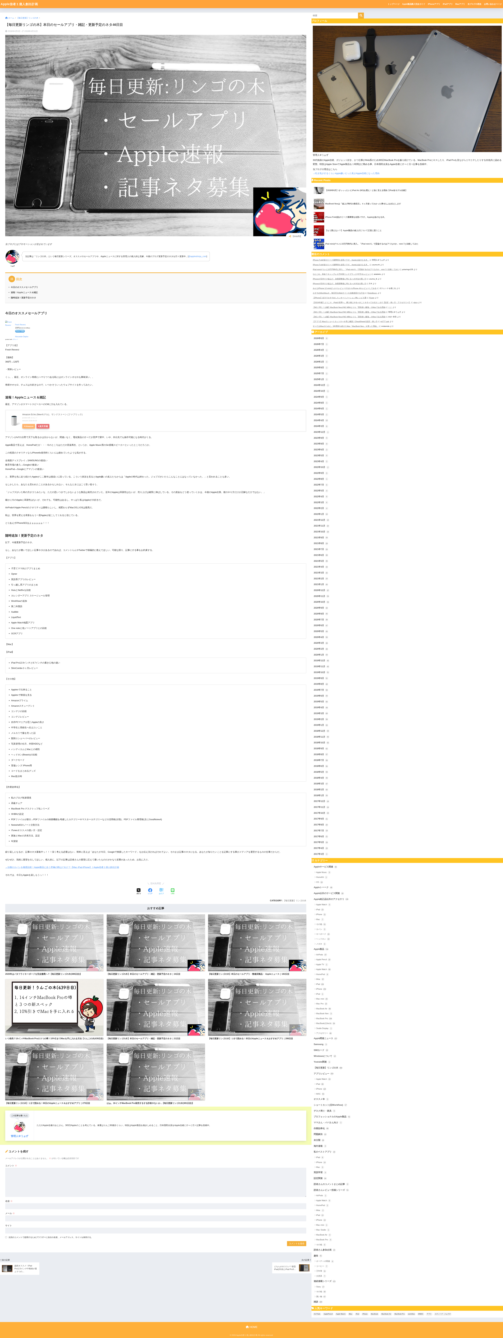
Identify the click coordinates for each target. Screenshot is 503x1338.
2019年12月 (321, 660)
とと (390, 307)
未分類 (319, 1140)
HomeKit (321, 877)
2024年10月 (321, 391)
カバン (320, 929)
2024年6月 (320, 408)
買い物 (321, 1296)
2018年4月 (321, 778)
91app (371, 298)
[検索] (361, 15)
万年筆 (321, 1271)
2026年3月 (320, 356)
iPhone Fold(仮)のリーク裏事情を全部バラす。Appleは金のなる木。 (341, 260)
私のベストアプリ (324, 1152)
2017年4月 (321, 848)
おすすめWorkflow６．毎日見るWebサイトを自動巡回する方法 (339, 293)
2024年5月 (320, 414)
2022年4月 (320, 496)
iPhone (321, 914)
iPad (319, 909)
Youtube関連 (322, 1062)
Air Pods (317, 1314)
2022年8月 (320, 479)
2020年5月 (321, 631)
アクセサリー (323, 1033)
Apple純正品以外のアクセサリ (331, 899)
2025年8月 (320, 367)
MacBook (374, 1314)
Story (320, 1287)
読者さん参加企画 (324, 1250)
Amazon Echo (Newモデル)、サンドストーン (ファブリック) (52, 414)
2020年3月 (321, 643)
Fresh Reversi (20, 325)
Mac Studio (322, 1230)
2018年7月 (321, 760)
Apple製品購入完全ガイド (413, 4)
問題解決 (320, 1134)
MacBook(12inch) (325, 1023)
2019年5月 (321, 701)
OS (319, 882)
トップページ (394, 4)
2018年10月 (321, 742)
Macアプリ (460, 4)
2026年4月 (320, 350)
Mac (319, 919)
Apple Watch (323, 904)
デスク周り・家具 (324, 1111)
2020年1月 (321, 655)
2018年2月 (321, 789)
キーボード (322, 934)
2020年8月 (321, 613)
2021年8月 (321, 543)
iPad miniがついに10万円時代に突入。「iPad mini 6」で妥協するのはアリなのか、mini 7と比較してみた (356, 269)
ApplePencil (328, 1314)
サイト (8, 1225)
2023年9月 (320, 438)
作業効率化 (321, 1128)
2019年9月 (321, 678)
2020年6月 (321, 625)
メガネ (320, 944)
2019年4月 (321, 707)
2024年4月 (321, 420)
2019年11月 (321, 666)
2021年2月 (321, 578)
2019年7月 (321, 690)
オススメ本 (321, 1099)
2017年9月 (321, 819)
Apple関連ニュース (325, 1038)
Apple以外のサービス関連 (328, 893)
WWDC (420, 1314)
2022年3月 (320, 502)
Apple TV (321, 964)
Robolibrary (372, 293)
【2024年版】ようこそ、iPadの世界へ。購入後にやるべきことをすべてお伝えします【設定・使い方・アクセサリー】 (362, 302)
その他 (321, 924)
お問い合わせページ (493, 4)
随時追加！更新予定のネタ (23, 297)
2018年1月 (321, 795)
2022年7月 (320, 484)
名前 (9, 1201)
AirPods (321, 954)
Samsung (320, 1044)
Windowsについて (325, 1056)
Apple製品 (321, 949)
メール (10, 1213)
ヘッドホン (322, 939)
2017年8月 (321, 824)
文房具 (320, 1276)
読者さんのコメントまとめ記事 (331, 1184)
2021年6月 (321, 555)
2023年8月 (320, 443)
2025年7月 (320, 373)
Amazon (29, 426)
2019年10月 (321, 672)
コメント (11, 1165)
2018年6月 (321, 766)
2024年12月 (321, 385)
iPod (319, 994)
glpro (415, 302)
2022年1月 (321, 514)
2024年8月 (320, 403)
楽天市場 (43, 426)
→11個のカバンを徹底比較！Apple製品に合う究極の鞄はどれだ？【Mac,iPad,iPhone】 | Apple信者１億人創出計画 (62, 867)
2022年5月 (320, 490)
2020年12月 (321, 590)
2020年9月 (321, 608)
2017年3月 (320, 854)
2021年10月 (321, 531)
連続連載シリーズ (325, 1281)
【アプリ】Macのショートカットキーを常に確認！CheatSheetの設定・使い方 (345, 321)
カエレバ (34, 418)
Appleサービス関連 (325, 867)
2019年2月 (321, 719)
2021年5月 (321, 561)
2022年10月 (321, 467)
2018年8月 (321, 754)
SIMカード (321, 1050)
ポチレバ (15, 339)
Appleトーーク (323, 887)
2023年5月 (320, 455)
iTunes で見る (20, 331)
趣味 (318, 1255)
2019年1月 (321, 725)
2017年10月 (321, 813)
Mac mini (321, 999)
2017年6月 (321, 836)
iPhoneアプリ (434, 4)
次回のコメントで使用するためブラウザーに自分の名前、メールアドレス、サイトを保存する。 (51, 1237)
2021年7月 (321, 549)
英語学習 (320, 1172)
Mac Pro (321, 1004)
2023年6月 (320, 449)
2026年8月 (320, 338)
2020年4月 (321, 637)
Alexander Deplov (21, 337)
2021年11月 (321, 526)
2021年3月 (321, 572)
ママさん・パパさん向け (327, 1122)
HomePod (322, 974)
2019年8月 (321, 684)
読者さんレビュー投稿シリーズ (331, 1190)
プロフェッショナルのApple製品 (332, 1116)
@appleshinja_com (197, 256)
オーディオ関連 (324, 1261)
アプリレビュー (323, 1073)
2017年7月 (321, 830)
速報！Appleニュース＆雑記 (24, 292)
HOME (253, 1327)
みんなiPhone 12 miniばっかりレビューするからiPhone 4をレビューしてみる (344, 288)
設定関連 (320, 1178)
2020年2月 (321, 649)
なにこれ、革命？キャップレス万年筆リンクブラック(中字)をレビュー (342, 274)
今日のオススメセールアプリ (24, 287)
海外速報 (320, 1146)
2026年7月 (320, 344)
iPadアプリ (448, 4)
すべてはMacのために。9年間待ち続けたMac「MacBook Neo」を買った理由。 (345, 326)
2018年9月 (321, 748)
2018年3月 (321, 783)
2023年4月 (320, 461)
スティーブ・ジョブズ (443, 1314)
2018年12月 (321, 731)
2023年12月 (321, 432)
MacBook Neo (324, 1013)
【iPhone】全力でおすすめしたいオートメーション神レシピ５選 (339, 298)
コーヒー (321, 1266)
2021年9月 (321, 537)
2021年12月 (321, 520)
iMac (320, 979)
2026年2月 (320, 362)
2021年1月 (321, 584)
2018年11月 (321, 737)
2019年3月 (321, 713)
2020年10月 (321, 602)
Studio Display (324, 1028)
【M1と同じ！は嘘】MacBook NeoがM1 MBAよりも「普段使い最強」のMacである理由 (349, 307)
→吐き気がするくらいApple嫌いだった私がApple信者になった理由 (346, 173)
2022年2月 (320, 508)
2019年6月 (321, 696)
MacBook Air (323, 1008)
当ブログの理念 (474, 4)
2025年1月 (320, 379)
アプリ (429, 1314)
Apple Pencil (323, 959)
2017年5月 (321, 842)
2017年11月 (321, 807)
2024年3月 (320, 426)
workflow (411, 1314)
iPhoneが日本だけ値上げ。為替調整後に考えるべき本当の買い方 (339, 279)
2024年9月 (320, 397)
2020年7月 (321, 619)
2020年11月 (321, 596)
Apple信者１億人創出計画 (19, 4)
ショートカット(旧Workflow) (330, 1105)
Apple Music (323, 872)
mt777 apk (384, 321)
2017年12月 (321, 801)
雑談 (318, 1302)
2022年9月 (320, 473)
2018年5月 (321, 772)
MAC (320, 1094)
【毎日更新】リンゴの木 (294, 900)
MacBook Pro (324, 1018)
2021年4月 (321, 567)
